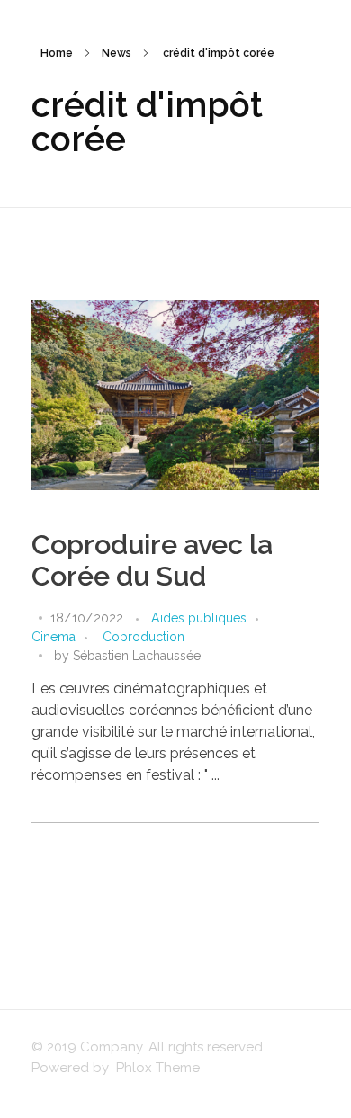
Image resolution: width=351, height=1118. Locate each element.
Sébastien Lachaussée (137, 655)
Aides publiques (199, 618)
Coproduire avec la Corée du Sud (152, 560)
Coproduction (143, 637)
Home (56, 53)
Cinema (54, 637)
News (116, 53)
